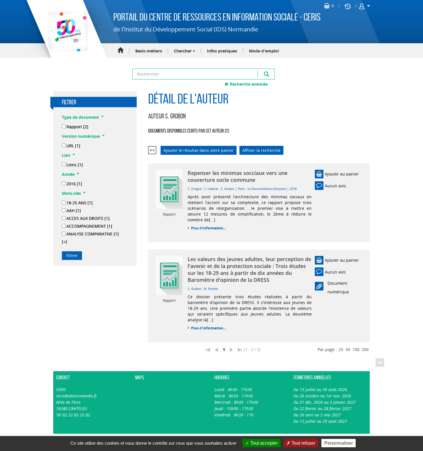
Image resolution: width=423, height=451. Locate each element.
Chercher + (184, 51)
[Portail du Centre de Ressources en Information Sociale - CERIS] (67, 31)
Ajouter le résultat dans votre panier (198, 150)
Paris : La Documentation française (262, 188)
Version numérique (81, 136)
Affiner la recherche (261, 150)
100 (355, 349)
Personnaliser (338, 443)
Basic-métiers (148, 51)
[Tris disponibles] (152, 150)
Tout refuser (302, 443)
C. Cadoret (211, 188)
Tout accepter (263, 443)
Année (68, 174)
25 (341, 349)
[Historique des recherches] (347, 6)
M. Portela (211, 288)
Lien (66, 155)
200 (365, 349)
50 (348, 349)
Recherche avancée (249, 84)
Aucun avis (335, 185)
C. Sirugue (194, 188)
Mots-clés (71, 193)
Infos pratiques (222, 51)
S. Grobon (227, 188)
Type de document (80, 117)
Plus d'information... (208, 228)
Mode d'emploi (264, 51)
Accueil (120, 50)
